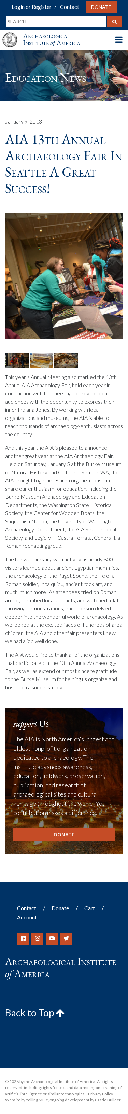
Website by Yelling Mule (26, 1099)
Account (27, 917)
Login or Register (32, 6)
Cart (89, 908)
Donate (101, 7)
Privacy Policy (100, 1093)
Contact (69, 6)
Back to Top (30, 1012)
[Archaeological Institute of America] (12, 33)
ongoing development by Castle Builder (85, 1099)
